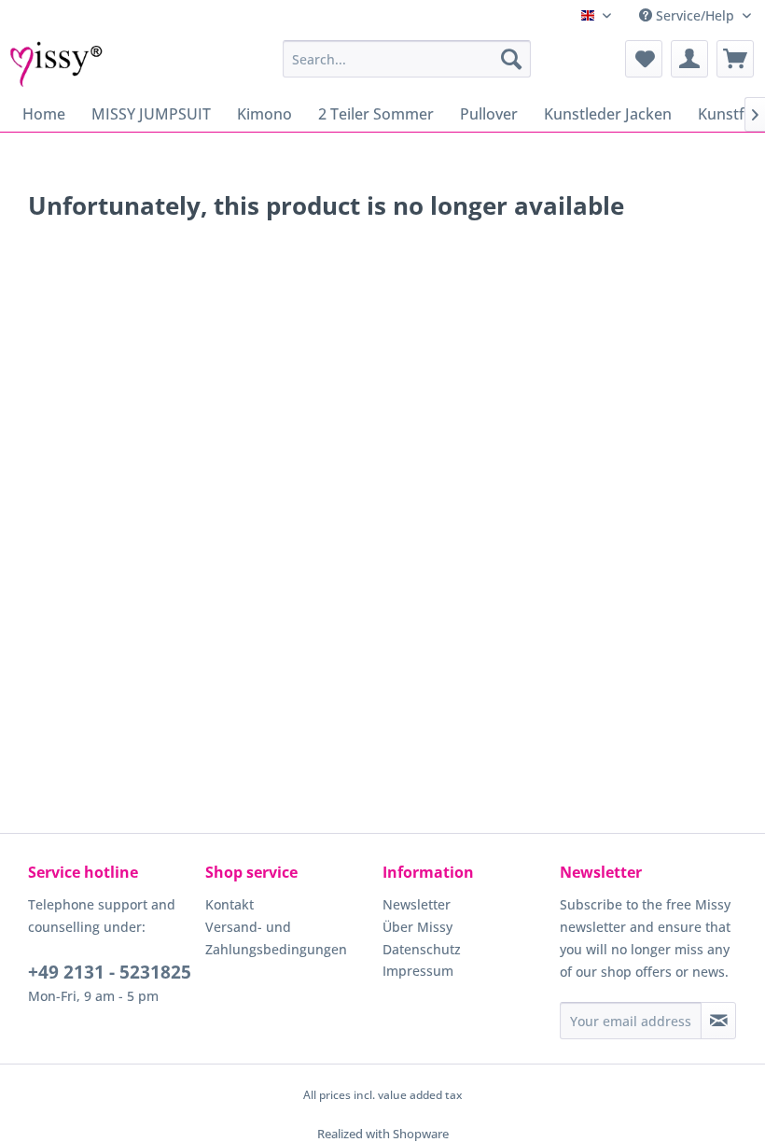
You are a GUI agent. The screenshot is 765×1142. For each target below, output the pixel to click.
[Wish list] (643, 59)
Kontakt (229, 904)
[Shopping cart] (735, 59)
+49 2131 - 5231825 (109, 972)
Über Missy (417, 927)
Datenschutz (421, 949)
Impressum (417, 971)
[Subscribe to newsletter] (718, 1020)
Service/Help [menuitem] (695, 15)
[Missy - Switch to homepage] (56, 63)
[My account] (689, 59)
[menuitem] (407, 59)
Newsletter (416, 904)
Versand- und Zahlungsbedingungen (276, 938)
